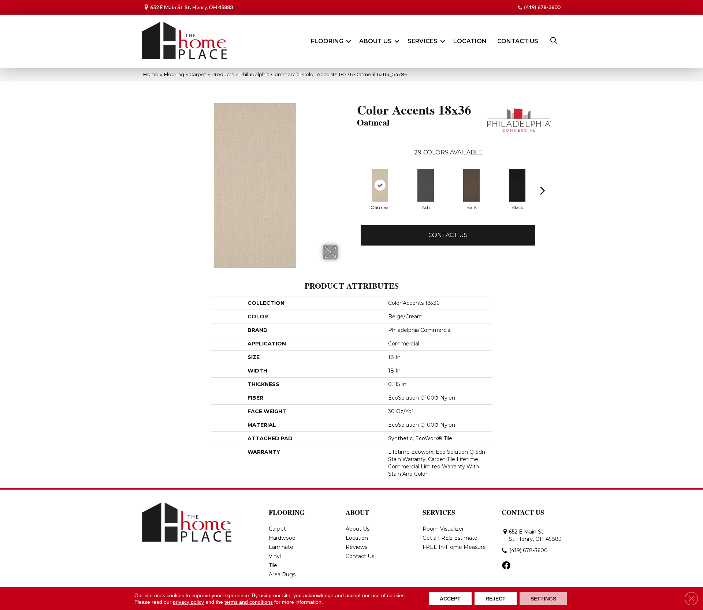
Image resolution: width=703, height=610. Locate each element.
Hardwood (282, 538)
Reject (496, 599)
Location (470, 41)
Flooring (327, 41)
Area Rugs (282, 574)
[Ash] (426, 185)
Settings (543, 599)
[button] (348, 41)
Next (542, 190)
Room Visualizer (443, 528)
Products (222, 74)
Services (423, 41)
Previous (353, 190)
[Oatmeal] (380, 185)
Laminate (281, 547)
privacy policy (188, 602)
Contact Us (517, 41)
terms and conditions (248, 602)
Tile (273, 565)
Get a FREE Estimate (450, 538)
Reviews (356, 547)
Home (151, 74)
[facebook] (506, 566)
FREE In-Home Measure (454, 547)
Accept (450, 599)
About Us (375, 41)
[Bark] (471, 185)
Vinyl (275, 556)
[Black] (517, 185)
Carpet (197, 74)
